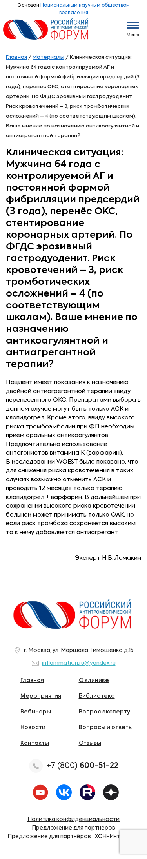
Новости (32, 727)
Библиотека (97, 696)
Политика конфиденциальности (73, 819)
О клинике (94, 680)
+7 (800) (82, 766)
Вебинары (35, 712)
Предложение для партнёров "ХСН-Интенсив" (73, 836)
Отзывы (90, 743)
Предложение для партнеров (73, 828)
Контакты (34, 743)
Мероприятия (40, 696)
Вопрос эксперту (104, 712)
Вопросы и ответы (106, 727)
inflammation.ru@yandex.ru (79, 663)
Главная (32, 680)
